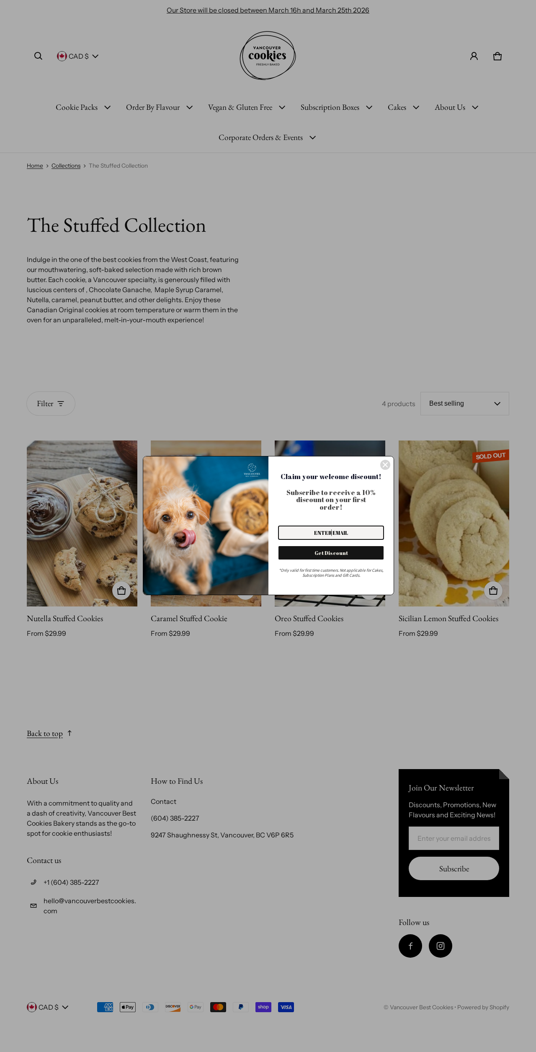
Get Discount (331, 552)
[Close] (385, 465)
